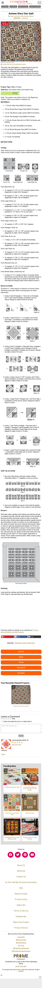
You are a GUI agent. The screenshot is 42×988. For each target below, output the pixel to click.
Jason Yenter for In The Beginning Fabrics (22, 16)
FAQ (21, 888)
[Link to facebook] (10, 855)
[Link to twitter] (18, 855)
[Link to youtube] (32, 855)
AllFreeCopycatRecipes (21, 948)
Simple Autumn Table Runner (30, 838)
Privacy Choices (21, 928)
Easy (21, 657)
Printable (21, 673)
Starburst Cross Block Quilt (12, 814)
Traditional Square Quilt (12, 787)
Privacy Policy (21, 899)
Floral (21, 662)
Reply (3, 754)
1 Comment (24, 18)
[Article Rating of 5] (17, 18)
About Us (21, 865)
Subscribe (21, 905)
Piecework (21, 667)
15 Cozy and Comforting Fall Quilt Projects (19, 631)
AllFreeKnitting (21, 943)
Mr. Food (21, 945)
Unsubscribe (21, 916)
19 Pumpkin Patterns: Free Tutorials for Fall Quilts (30, 788)
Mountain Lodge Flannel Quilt (25, 643)
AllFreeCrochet (21, 940)
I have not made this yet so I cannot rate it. (17, 721)
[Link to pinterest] (25, 855)
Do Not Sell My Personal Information (21, 882)
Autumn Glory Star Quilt (21, 706)
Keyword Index (21, 894)
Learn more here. (21, 966)
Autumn (21, 651)
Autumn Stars (29, 813)
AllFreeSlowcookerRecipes (21, 951)
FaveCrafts (21, 937)
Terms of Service (21, 911)
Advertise (21, 871)
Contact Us (21, 876)
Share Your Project (21, 922)
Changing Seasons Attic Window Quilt (12, 838)
